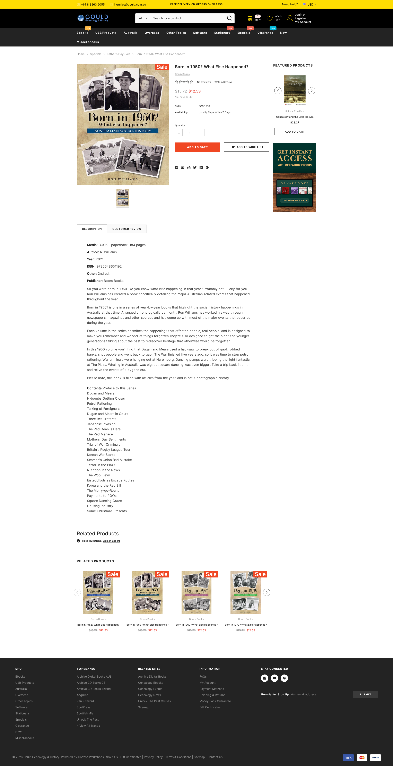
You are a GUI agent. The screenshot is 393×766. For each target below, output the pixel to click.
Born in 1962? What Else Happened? (197, 624)
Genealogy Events (150, 688)
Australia (131, 32)
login (298, 14)
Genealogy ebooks (150, 682)
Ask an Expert (111, 540)
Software (200, 32)
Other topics (176, 32)
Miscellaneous (88, 42)
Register (300, 18)
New (283, 32)
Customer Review (126, 228)
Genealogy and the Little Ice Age (295, 116)
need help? (290, 4)
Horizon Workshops (91, 757)
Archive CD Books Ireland (94, 688)
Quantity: (180, 125)
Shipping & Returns (212, 695)
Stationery (222, 32)
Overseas (152, 32)
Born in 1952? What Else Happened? (98, 624)
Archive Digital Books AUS (94, 676)
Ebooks (82, 32)
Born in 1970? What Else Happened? (246, 624)
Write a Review (223, 82)
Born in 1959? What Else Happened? (147, 624)
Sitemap (143, 707)
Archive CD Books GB (91, 682)
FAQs (203, 676)
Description (92, 228)
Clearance (265, 32)
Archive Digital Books (152, 676)
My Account (303, 22)
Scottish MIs (85, 713)
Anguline (82, 695)
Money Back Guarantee (215, 701)
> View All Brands (88, 725)
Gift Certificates (210, 707)
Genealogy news (149, 695)
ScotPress (83, 707)
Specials (244, 32)
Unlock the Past (88, 719)
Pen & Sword (85, 701)
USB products (105, 32)
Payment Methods (212, 688)
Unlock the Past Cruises (154, 701)
